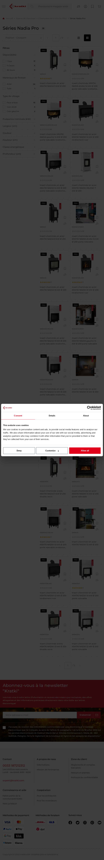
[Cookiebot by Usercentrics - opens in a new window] (89, 408)
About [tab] (86, 415)
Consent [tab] (18, 415)
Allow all (85, 450)
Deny (19, 450)
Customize (50, 450)
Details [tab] (52, 415)
